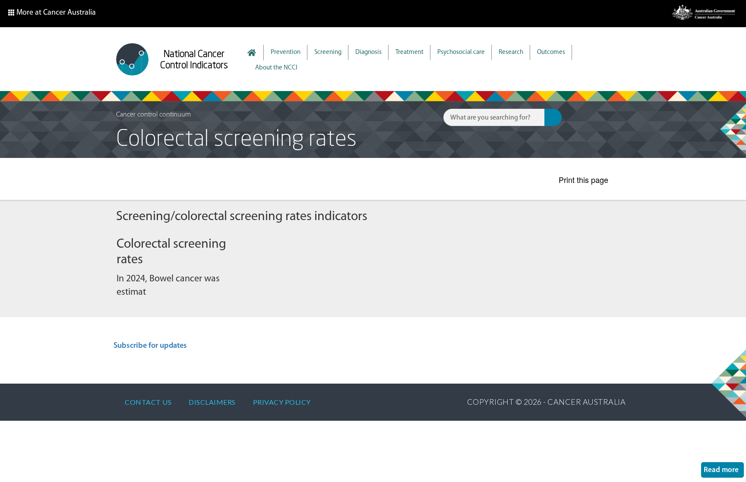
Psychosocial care (461, 52)
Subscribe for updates (150, 346)
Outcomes (551, 52)
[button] (52, 13)
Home (256, 52)
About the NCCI (276, 68)
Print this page (583, 179)
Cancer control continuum (153, 114)
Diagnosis (368, 52)
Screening (327, 52)
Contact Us (148, 402)
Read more (724, 470)
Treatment (409, 52)
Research (511, 52)
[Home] (132, 59)
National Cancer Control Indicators (194, 59)
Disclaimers (212, 402)
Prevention (285, 52)
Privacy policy (282, 402)
